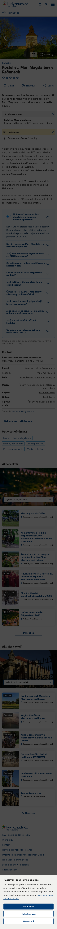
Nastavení (28, 921)
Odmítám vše (28, 914)
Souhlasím (28, 906)
